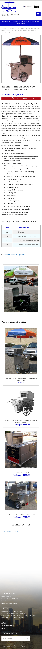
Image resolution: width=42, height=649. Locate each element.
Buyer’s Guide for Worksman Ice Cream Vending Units (18, 615)
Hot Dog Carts (6, 596)
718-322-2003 (5, 16)
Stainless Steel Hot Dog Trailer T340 (21, 514)
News (3, 628)
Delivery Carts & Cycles (9, 603)
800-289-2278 (28, 98)
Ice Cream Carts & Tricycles (10, 598)
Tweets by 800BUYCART (11, 531)
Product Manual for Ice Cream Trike (13, 618)
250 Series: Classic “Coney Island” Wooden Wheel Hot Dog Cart (21, 421)
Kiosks (3, 601)
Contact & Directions (8, 626)
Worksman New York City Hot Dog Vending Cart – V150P (21, 379)
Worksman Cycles (14, 254)
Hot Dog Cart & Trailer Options (11, 611)
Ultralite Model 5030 (21, 472)
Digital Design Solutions (19, 646)
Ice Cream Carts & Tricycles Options (13, 613)
